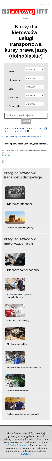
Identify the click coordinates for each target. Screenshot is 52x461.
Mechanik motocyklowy (18, 344)
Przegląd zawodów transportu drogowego (23, 175)
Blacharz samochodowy (23, 270)
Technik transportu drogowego (20, 227)
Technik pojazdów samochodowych (23, 414)
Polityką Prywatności (18, 445)
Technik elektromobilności (18, 390)
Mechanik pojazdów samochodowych (24, 367)
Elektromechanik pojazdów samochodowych (19, 295)
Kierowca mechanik (20, 204)
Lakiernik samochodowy (18, 320)
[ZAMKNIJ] (26, 453)
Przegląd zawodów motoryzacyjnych (19, 241)
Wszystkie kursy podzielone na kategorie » (21, 136)
